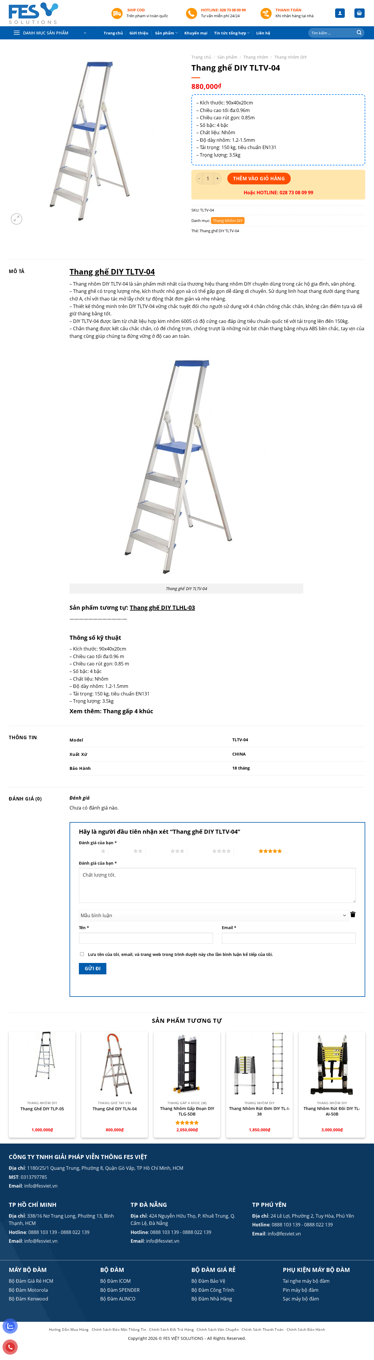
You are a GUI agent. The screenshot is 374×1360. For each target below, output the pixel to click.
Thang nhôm (255, 57)
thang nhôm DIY (233, 284)
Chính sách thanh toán (263, 1329)
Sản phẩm (164, 33)
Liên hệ (263, 33)
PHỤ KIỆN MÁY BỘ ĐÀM (316, 1270)
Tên (84, 927)
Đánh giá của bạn (98, 842)
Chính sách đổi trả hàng (171, 1329)
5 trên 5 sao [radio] (246, 851)
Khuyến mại (195, 33)
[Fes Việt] (55, 13)
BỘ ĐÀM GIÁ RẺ (213, 1270)
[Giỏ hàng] (359, 13)
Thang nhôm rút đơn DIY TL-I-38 (259, 1111)
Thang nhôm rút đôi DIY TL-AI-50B (332, 1111)
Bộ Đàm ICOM (115, 1281)
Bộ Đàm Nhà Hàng (211, 1299)
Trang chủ (113, 33)
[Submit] (359, 33)
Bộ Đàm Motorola (28, 1290)
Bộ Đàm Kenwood (28, 1299)
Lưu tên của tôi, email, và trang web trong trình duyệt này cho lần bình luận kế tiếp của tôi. (180, 954)
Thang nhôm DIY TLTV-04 (101, 284)
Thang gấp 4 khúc (128, 711)
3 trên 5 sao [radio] (158, 851)
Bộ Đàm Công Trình (212, 1290)
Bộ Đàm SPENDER (120, 1290)
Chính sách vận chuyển (218, 1329)
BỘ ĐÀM (112, 1270)
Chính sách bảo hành (306, 1329)
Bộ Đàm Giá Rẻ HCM (31, 1281)
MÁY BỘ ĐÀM (28, 1270)
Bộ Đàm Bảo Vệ (208, 1281)
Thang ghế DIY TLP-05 (42, 1108)
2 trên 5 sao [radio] (120, 851)
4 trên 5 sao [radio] (199, 851)
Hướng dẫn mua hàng (69, 1329)
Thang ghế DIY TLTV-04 (219, 230)
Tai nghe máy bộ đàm (306, 1281)
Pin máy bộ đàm (300, 1290)
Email (229, 927)
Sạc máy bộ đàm (301, 1299)
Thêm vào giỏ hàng (259, 178)
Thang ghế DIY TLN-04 (115, 1108)
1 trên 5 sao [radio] (88, 851)
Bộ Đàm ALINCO (117, 1299)
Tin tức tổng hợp (230, 33)
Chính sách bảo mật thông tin (119, 1329)
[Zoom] (16, 219)
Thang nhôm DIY (290, 57)
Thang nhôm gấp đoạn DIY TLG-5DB (187, 1111)
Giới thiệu (138, 33)
